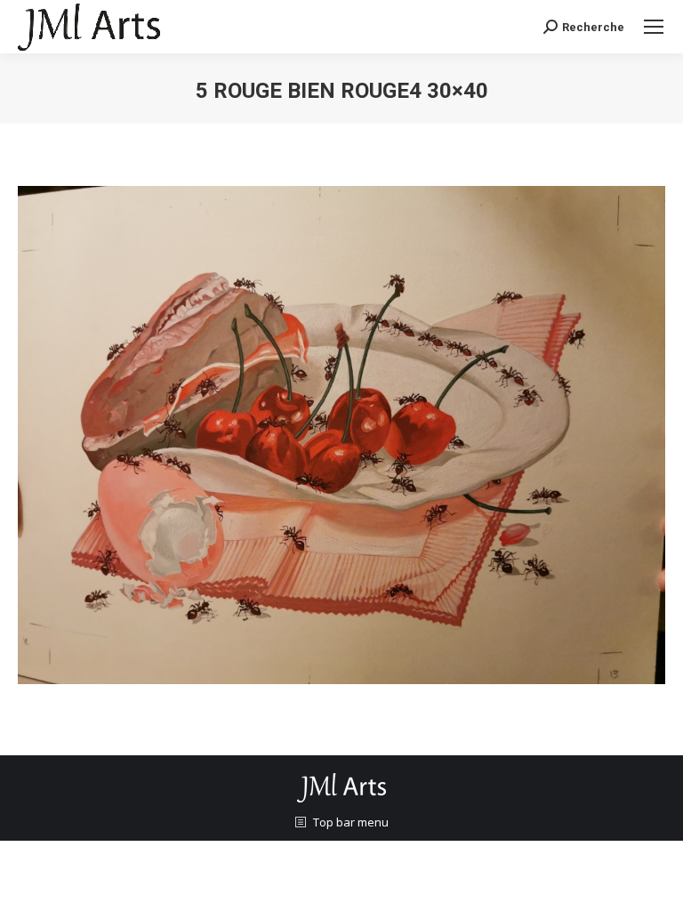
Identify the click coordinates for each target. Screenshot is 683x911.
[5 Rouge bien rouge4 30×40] (341, 435)
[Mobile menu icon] (653, 26)
